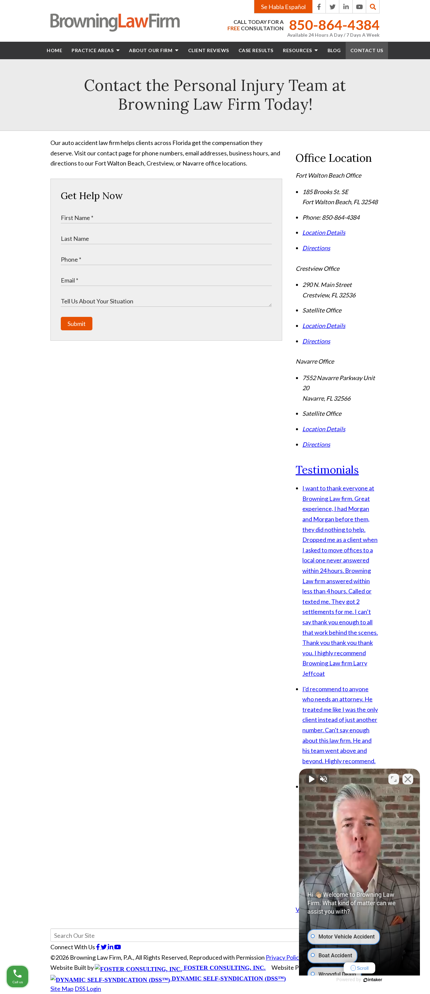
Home (54, 50)
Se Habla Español (283, 6)
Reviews (208, 50)
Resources (298, 50)
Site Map (62, 988)
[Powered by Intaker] (373, 980)
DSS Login (88, 988)
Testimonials (327, 470)
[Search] (373, 6)
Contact (366, 50)
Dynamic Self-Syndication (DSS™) (228, 978)
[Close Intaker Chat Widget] (407, 779)
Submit (77, 323)
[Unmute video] (311, 779)
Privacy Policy (284, 957)
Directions (316, 248)
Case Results (256, 50)
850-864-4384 (334, 25)
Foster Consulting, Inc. (224, 967)
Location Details (323, 232)
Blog (334, 50)
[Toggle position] (393, 779)
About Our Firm (151, 50)
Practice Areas (93, 50)
